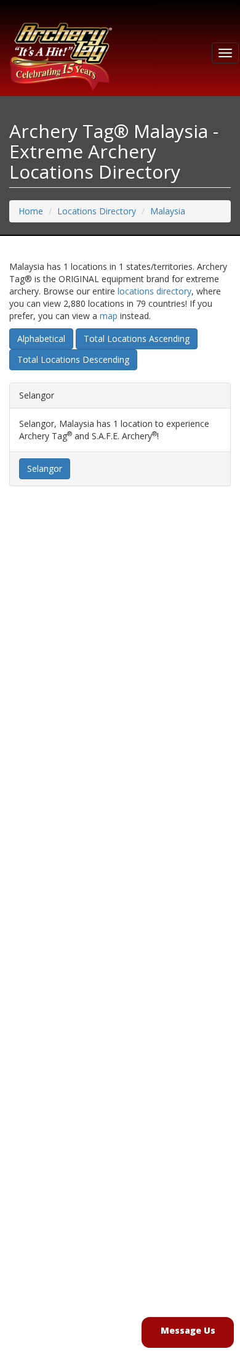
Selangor (44, 468)
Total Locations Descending (73, 359)
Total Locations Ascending (137, 338)
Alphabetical (41, 338)
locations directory (154, 291)
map (109, 316)
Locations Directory (96, 211)
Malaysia (167, 211)
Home (30, 211)
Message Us (188, 1330)
